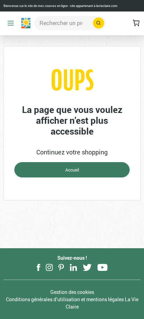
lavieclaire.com (106, 5)
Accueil (72, 170)
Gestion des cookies (72, 292)
